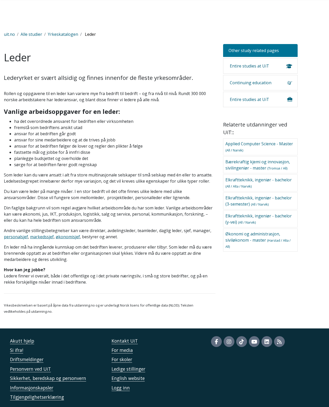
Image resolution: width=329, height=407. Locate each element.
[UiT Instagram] (229, 341)
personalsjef (16, 237)
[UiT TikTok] (241, 341)
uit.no (9, 34)
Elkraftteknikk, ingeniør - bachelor (258, 183)
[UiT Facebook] (216, 341)
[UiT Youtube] (254, 341)
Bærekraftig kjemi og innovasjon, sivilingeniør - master (257, 165)
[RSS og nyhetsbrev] (279, 341)
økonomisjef (68, 237)
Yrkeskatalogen (63, 34)
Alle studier (31, 34)
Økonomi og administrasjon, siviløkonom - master (258, 240)
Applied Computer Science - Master (259, 146)
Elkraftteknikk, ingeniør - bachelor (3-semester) (258, 201)
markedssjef (42, 237)
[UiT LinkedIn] (266, 341)
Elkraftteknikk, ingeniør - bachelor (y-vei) (258, 219)
